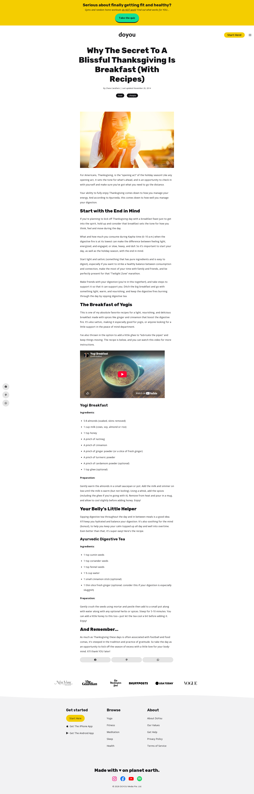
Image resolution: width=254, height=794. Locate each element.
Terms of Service (156, 745)
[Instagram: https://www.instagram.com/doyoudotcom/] (114, 779)
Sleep (110, 738)
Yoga (109, 718)
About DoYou (154, 718)
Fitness (111, 725)
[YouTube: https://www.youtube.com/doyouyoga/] (131, 779)
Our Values (153, 725)
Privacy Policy (155, 738)
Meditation (113, 732)
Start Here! (234, 35)
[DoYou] (127, 35)
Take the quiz (127, 17)
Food (120, 95)
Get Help (152, 732)
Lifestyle (132, 95)
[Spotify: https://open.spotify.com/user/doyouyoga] (139, 779)
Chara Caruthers (113, 88)
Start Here (75, 718)
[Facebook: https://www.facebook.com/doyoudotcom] (123, 779)
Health (110, 745)
